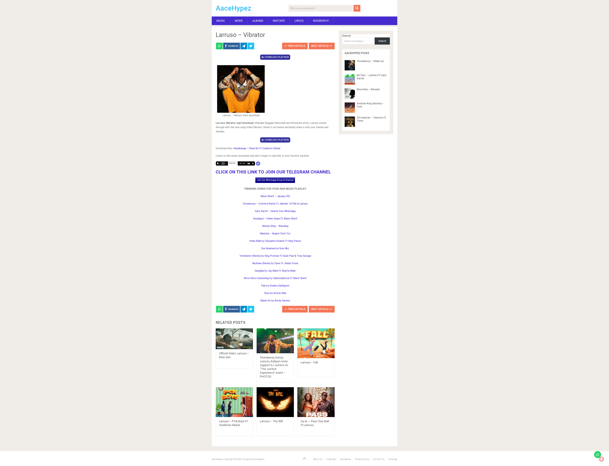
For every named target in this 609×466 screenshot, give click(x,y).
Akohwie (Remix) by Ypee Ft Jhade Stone (275, 263)
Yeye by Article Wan (275, 293)
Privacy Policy (362, 459)
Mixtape (279, 20)
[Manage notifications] (601, 459)
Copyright (331, 459)
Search (346, 35)
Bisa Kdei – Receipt (368, 89)
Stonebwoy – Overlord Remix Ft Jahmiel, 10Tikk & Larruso (275, 203)
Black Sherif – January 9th (275, 196)
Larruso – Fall (309, 362)
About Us (318, 459)
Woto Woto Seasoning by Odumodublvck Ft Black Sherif (275, 278)
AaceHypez (233, 8)
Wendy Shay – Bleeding (275, 226)
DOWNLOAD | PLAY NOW (277, 57)
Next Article (320, 45)
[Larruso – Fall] (316, 343)
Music (220, 20)
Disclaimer (345, 459)
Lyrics (299, 20)
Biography (321, 20)
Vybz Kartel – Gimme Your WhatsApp (275, 211)
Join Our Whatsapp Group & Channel (275, 180)
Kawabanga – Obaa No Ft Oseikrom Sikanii (256, 148)
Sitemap (393, 459)
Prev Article (296, 45)
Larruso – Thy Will (271, 421)
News (239, 20)
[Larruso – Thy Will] (275, 402)
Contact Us (379, 459)
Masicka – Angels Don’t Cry (275, 233)
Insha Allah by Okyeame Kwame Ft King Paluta (275, 240)
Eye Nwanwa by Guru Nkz (275, 248)
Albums (257, 20)
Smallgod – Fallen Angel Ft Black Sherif (275, 218)
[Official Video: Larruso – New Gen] (234, 338)
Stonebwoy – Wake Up (370, 61)
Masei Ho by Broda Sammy (275, 300)
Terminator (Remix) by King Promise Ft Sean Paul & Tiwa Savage (275, 255)
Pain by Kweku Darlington (275, 285)
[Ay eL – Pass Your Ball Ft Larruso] (316, 402)
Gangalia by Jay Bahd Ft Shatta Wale (275, 270)
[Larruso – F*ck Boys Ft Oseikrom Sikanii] (234, 402)
